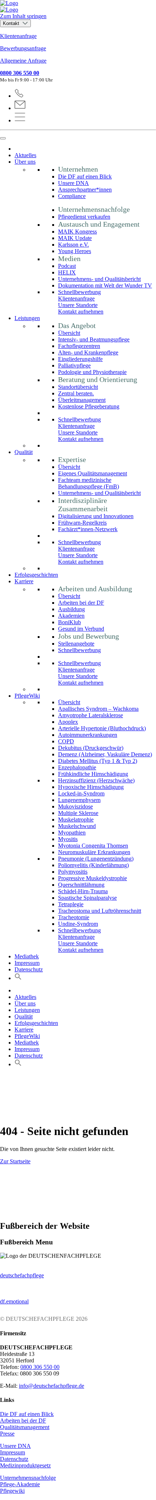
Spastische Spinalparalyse (87, 898)
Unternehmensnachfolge (28, 1478)
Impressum (27, 963)
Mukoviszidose (75, 806)
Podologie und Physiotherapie (92, 372)
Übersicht (69, 333)
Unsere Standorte (78, 305)
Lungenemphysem (79, 800)
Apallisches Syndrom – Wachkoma (98, 709)
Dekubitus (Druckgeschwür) (90, 748)
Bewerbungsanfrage (23, 48)
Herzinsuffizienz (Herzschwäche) (96, 780)
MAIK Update (75, 238)
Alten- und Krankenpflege (88, 352)
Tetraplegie (70, 904)
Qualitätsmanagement (24, 1427)
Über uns (25, 162)
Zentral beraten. (76, 393)
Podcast (67, 266)
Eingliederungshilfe (80, 359)
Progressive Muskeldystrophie (92, 878)
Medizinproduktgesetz (25, 1465)
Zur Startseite (15, 1161)
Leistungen (27, 318)
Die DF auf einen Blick (85, 176)
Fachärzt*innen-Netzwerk (88, 529)
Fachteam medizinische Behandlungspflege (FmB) (88, 483)
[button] (18, 978)
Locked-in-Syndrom (81, 793)
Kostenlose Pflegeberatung (88, 406)
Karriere (24, 581)
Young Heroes (74, 251)
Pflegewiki (12, 1491)
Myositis (68, 839)
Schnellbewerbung (79, 292)
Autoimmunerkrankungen (87, 735)
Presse (7, 1433)
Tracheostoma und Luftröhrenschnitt (99, 911)
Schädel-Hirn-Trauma (83, 891)
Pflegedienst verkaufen (84, 217)
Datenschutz (29, 969)
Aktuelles (25, 155)
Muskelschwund (77, 826)
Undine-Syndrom (78, 924)
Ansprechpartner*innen (85, 189)
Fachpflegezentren (79, 346)
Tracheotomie (73, 917)
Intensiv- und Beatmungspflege (94, 339)
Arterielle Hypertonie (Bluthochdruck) (102, 728)
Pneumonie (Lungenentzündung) (96, 859)
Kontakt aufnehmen (80, 311)
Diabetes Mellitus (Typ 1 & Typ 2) (97, 761)
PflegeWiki (27, 696)
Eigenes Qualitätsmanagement (92, 473)
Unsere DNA (73, 183)
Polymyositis (72, 872)
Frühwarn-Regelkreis (82, 523)
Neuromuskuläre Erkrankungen (94, 852)
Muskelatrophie (76, 819)
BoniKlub (69, 622)
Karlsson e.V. (73, 244)
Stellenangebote (76, 643)
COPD (66, 741)
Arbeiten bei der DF (81, 603)
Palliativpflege (74, 365)
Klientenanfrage (18, 36)
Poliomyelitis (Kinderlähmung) (93, 865)
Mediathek (27, 956)
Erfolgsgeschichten (36, 575)
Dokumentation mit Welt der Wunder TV (105, 285)
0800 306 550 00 (19, 73)
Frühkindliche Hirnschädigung (93, 774)
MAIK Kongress (77, 231)
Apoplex (68, 722)
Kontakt (12, 23)
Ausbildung (71, 609)
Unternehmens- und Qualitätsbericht (99, 279)
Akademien (71, 616)
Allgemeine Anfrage (23, 61)
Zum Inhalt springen (23, 16)
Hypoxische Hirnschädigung (91, 787)
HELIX (67, 272)
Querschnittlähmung (81, 885)
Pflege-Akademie (20, 1484)
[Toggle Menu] (3, 138)
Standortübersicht (78, 387)
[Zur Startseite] (78, 6)
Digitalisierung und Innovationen (96, 516)
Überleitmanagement (82, 400)
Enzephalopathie (77, 767)
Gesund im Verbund (81, 629)
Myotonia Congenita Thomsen (93, 846)
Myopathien (72, 832)
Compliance (72, 196)
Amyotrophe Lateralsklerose (90, 715)
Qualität (24, 452)
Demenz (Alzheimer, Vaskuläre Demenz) (105, 754)
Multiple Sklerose (78, 813)
